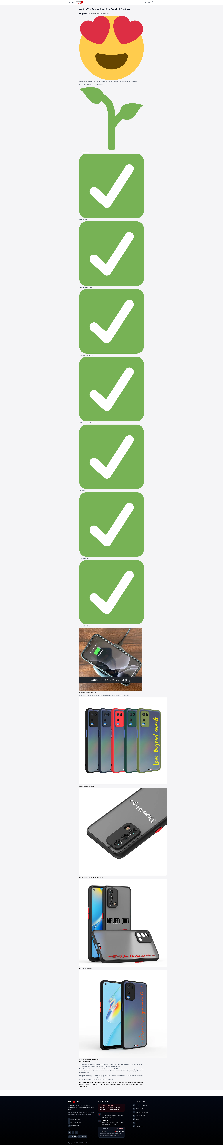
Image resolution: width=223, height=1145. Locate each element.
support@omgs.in (76, 1119)
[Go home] (73, 2)
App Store (73, 1136)
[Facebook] (73, 1132)
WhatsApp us (75, 1125)
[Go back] (69, 2)
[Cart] (153, 2)
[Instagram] (69, 1132)
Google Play (83, 1136)
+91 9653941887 (76, 1122)
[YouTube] (76, 1132)
